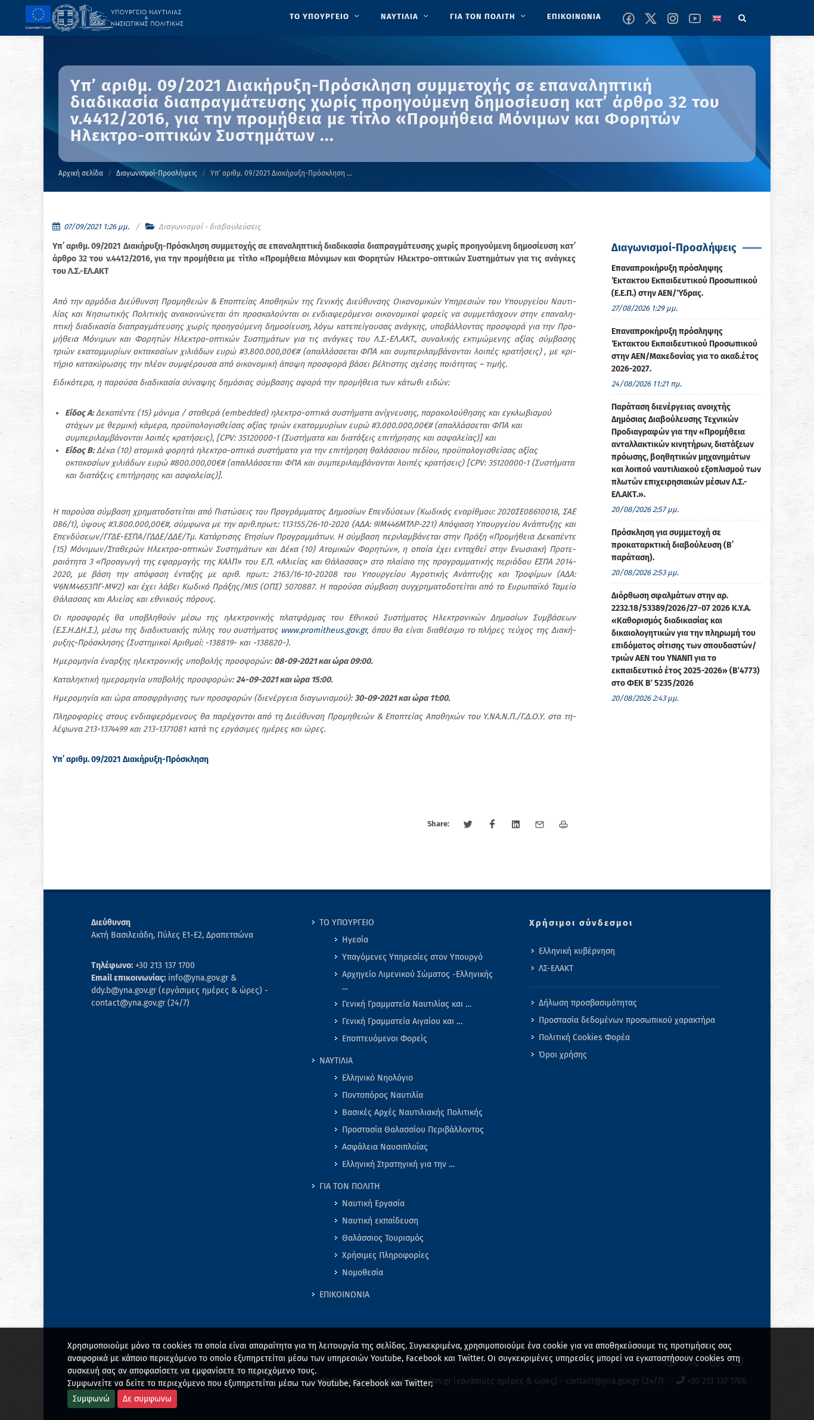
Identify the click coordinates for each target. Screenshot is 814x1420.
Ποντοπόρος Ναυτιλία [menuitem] (382, 1095)
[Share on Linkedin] (516, 825)
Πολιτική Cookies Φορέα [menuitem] (584, 1037)
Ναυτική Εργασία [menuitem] (373, 1204)
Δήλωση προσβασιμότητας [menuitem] (588, 1003)
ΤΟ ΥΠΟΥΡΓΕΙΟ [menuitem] (346, 922)
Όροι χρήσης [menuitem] (563, 1055)
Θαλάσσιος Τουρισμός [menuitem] (383, 1238)
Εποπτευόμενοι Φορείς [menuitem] (384, 1039)
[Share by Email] (540, 825)
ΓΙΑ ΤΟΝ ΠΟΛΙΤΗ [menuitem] (349, 1186)
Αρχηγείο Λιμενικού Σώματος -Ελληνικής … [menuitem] (417, 980)
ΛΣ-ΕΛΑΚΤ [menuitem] (556, 968)
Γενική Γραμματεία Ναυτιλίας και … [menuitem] (406, 1004)
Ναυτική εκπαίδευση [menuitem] (380, 1221)
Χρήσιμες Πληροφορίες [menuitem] (385, 1255)
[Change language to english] (716, 18)
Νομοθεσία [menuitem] (362, 1273)
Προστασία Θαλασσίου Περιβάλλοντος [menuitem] (413, 1130)
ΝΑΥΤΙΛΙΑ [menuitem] (336, 1061)
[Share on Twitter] (468, 825)
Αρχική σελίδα (80, 173)
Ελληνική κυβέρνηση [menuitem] (577, 951)
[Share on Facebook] (492, 825)
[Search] (742, 16)
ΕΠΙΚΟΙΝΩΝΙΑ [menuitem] (344, 1295)
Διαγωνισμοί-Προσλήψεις (156, 173)
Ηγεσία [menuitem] (355, 940)
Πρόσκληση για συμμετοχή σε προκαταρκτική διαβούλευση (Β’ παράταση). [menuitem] (672, 545)
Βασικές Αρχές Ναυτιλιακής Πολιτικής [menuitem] (412, 1112)
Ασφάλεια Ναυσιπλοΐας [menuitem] (385, 1147)
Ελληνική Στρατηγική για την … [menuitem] (398, 1164)
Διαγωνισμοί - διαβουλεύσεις (209, 226)
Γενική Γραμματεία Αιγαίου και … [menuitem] (402, 1021)
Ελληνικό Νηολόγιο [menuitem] (377, 1078)
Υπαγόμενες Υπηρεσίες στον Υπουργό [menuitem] (412, 957)
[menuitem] (326, 16)
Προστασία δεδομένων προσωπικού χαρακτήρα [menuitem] (627, 1020)
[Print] (564, 825)
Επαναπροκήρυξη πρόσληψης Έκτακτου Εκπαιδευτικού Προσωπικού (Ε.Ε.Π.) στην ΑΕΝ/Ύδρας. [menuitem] (684, 280)
